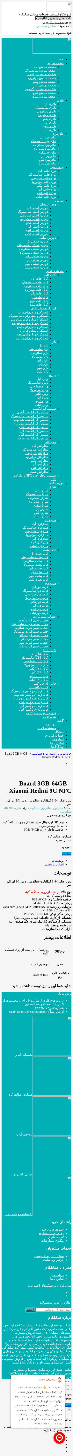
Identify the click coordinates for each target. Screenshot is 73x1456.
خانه (68, 753)
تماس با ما (57, 1278)
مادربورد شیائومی (42, 753)
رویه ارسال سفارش (51, 1233)
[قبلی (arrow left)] (69, 1389)
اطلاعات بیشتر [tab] (54, 864)
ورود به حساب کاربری (57, 22)
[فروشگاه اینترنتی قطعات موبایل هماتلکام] (59, 10)
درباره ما (58, 1275)
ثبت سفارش (55, 1237)
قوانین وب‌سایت (53, 1259)
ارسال (30, 1309)
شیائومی (65, 811)
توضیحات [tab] (58, 860)
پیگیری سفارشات (52, 1240)
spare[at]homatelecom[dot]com (28, 1011)
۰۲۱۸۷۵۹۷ (40, 1008)
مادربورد (59, 753)
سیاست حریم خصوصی (49, 1256)
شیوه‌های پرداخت (52, 1229)
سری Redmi (13, 808)
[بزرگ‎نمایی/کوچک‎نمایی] (69, 1385)
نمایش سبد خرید (45, 26)
